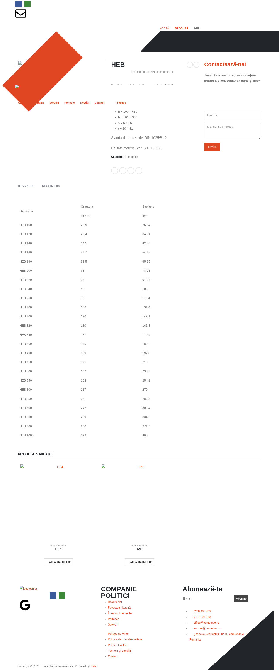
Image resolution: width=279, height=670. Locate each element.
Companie (37, 102)
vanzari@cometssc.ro (30, 23)
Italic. (94, 666)
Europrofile (131, 156)
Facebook (114, 170)
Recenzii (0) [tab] (51, 186)
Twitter (122, 170)
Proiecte (69, 102)
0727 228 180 (24, 50)
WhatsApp (27, 4)
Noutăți (84, 102)
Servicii (54, 102)
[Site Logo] (23, 88)
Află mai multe (60, 562)
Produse (121, 102)
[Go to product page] (58, 502)
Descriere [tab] (26, 186)
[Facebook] (18, 4)
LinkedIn (130, 170)
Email (138, 170)
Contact (99, 102)
